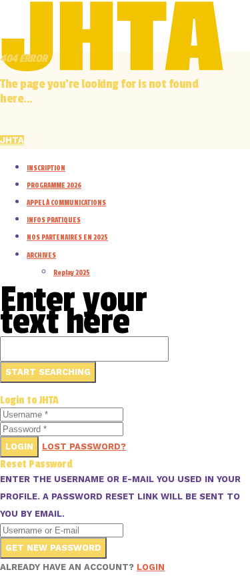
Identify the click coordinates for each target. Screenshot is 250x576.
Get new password (53, 548)
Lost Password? (84, 446)
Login (19, 446)
